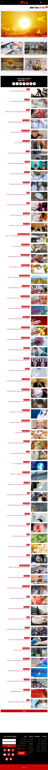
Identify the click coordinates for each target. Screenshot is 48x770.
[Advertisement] (24, 723)
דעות (39, 743)
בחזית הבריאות (43, 743)
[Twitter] (12, 754)
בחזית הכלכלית (43, 745)
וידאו (39, 739)
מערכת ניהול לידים (23, 741)
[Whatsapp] (12, 750)
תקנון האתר (31, 750)
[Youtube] (4, 754)
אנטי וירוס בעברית (23, 743)
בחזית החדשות (43, 741)
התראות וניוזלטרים (29, 741)
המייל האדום (30, 746)
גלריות (39, 745)
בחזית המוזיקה (43, 750)
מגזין (39, 741)
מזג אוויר (38, 749)
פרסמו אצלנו (30, 748)
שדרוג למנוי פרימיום (31, 744)
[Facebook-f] (4, 750)
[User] (6, 759)
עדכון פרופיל (30, 739)
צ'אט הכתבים (44, 739)
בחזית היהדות (43, 749)
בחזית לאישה (44, 747)
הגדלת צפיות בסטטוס (22, 745)
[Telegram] (8, 750)
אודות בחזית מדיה (29, 752)
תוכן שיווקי (38, 750)
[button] (41, 2)
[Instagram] (8, 754)
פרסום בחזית (24, 739)
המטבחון (38, 747)
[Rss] (10, 759)
